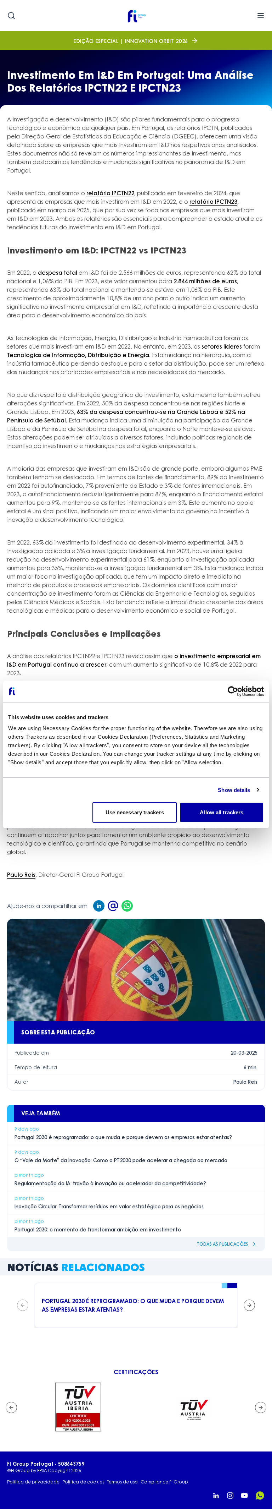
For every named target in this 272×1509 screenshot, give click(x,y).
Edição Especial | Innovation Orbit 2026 (131, 40)
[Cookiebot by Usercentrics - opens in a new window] (233, 691)
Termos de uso (122, 1482)
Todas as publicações (222, 1244)
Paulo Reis (21, 874)
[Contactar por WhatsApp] (260, 1495)
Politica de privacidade (33, 1482)
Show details (234, 790)
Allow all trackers (221, 812)
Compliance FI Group (164, 1482)
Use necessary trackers (135, 812)
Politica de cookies (83, 1482)
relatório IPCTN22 (110, 193)
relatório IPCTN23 (213, 201)
